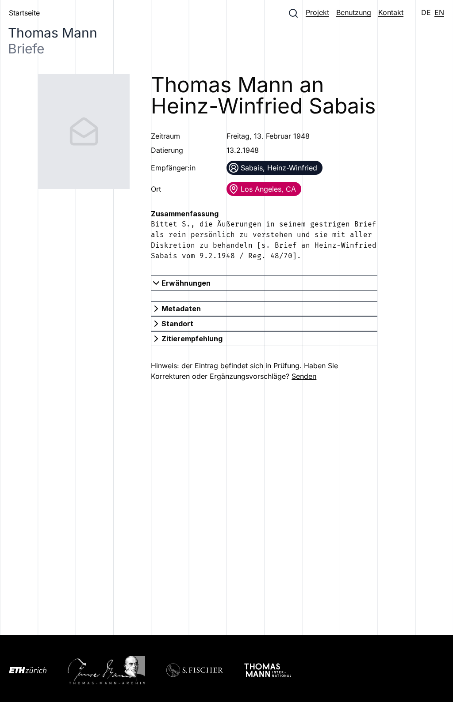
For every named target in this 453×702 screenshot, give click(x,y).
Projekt (317, 12)
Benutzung (353, 12)
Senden (304, 376)
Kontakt (390, 12)
